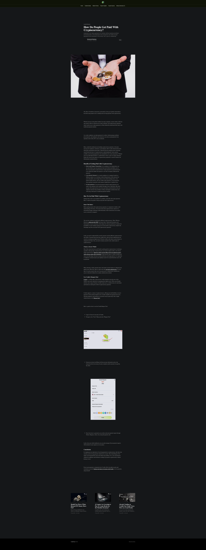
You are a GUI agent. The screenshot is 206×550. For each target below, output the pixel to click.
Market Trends (96, 5)
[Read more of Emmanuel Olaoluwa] (85, 39)
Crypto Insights (103, 5)
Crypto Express (111, 5)
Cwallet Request (87, 24)
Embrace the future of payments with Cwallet (103, 469)
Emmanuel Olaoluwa (91, 39)
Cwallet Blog (73, 541)
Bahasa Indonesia (120, 5)
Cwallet (85, 279)
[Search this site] (124, 6)
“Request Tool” (96, 298)
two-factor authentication (111, 269)
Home (82, 5)
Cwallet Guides (88, 5)
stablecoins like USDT (93, 222)
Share (120, 39)
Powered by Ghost (132, 541)
